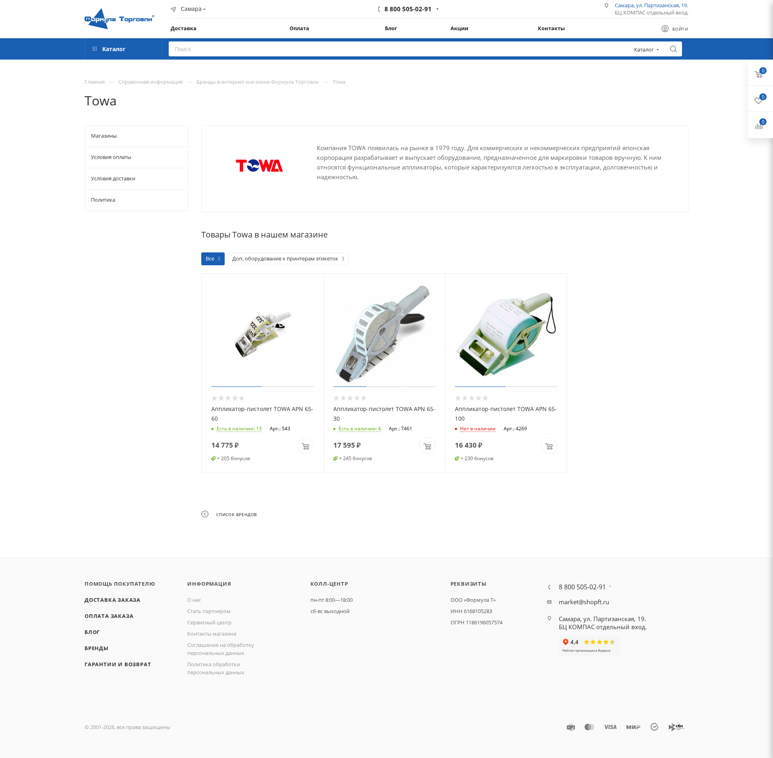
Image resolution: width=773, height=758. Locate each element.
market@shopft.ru (584, 602)
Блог (92, 632)
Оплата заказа (109, 616)
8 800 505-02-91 (408, 9)
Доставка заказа (113, 599)
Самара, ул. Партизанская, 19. (651, 5)
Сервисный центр (209, 622)
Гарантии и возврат (118, 664)
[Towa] (259, 166)
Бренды (97, 648)
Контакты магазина (211, 633)
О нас (194, 599)
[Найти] (673, 48)
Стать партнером (209, 611)
